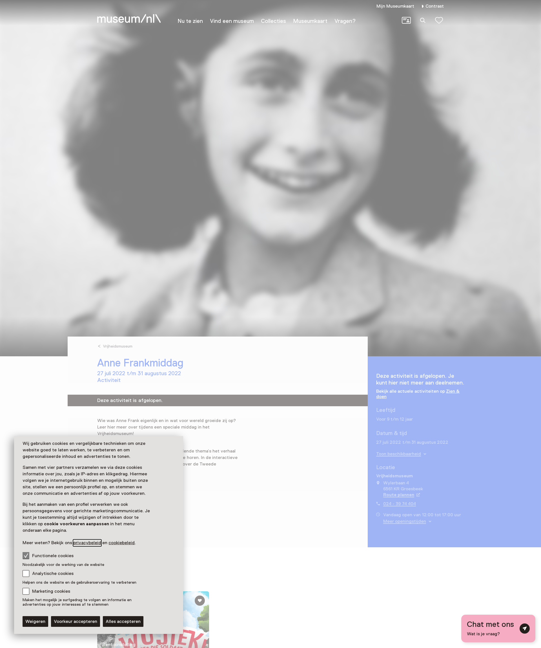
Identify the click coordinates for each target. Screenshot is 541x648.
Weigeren (35, 621)
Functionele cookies (53, 555)
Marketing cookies (51, 591)
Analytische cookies (53, 573)
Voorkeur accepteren (75, 621)
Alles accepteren (123, 621)
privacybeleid (87, 542)
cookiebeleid (121, 542)
